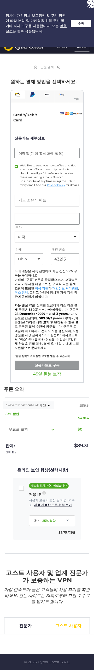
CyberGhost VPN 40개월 (26, 405)
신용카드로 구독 (47, 365)
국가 (18, 227)
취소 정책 (21, 292)
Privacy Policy (56, 185)
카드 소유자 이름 (32, 200)
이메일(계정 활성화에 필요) (41, 153)
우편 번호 (58, 249)
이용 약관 (41, 288)
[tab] (18, 94)
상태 (18, 249)
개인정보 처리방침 (65, 288)
